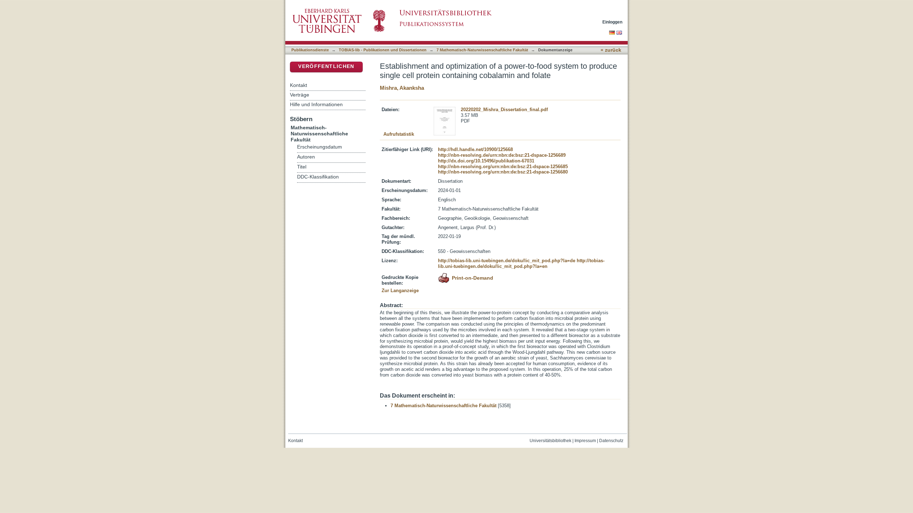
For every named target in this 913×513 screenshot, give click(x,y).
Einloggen (612, 22)
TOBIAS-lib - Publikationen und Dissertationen (383, 50)
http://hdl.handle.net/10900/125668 (475, 149)
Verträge (299, 95)
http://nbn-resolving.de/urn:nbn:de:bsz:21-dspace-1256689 (502, 155)
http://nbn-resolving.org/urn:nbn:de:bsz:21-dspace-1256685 (503, 166)
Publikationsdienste (310, 50)
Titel (301, 167)
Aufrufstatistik (398, 134)
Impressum (585, 440)
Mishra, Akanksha (402, 88)
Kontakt (298, 85)
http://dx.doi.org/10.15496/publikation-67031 (486, 161)
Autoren (306, 157)
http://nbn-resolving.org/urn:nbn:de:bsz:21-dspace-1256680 (503, 172)
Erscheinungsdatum (319, 147)
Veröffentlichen (326, 66)
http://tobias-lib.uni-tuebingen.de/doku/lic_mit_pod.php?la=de (506, 260)
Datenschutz (611, 440)
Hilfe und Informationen (316, 104)
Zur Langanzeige (400, 290)
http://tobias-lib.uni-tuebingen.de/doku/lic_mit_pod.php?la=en (521, 263)
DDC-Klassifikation (318, 177)
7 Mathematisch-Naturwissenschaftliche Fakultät (482, 50)
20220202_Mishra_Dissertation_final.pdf (504, 109)
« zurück (611, 50)
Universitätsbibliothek (550, 440)
